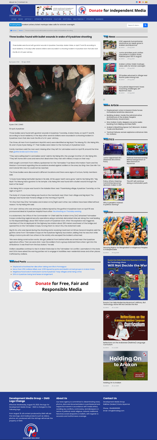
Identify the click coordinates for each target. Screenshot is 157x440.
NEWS (20, 19)
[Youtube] (140, 2)
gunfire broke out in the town (25, 152)
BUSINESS (99, 19)
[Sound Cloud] (143, 2)
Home (14, 30)
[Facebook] (136, 2)
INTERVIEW (47, 19)
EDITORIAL (67, 19)
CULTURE (57, 19)
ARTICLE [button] (28, 19)
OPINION (37, 19)
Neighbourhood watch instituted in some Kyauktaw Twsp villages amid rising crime (47, 272)
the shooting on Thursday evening (67, 211)
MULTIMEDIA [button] (78, 19)
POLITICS (90, 19)
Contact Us (22, 2)
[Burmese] (146, 2)
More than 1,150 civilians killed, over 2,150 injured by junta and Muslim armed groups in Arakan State (54, 269)
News (21, 30)
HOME (13, 19)
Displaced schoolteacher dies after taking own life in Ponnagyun (39, 266)
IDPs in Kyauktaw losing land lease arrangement (33, 274)
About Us (13, 2)
